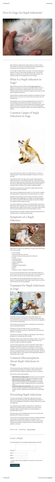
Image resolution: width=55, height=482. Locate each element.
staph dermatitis (35, 86)
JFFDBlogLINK (6, 3)
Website (12, 458)
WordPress (49, 477)
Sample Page (49, 3)
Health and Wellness (31, 429)
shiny (18, 182)
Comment (12, 450)
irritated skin (23, 198)
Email (11, 455)
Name (11, 453)
